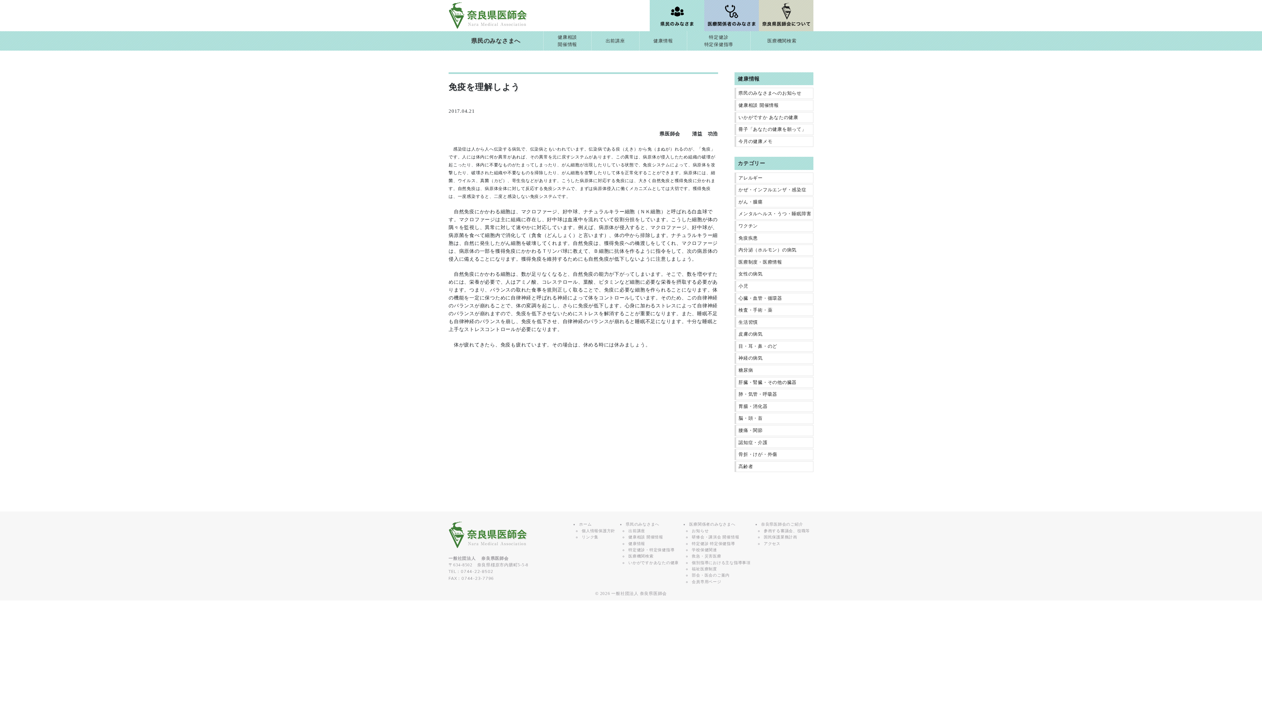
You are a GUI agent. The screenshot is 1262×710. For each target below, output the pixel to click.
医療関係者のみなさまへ (712, 524)
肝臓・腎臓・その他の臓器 (767, 382)
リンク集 (590, 537)
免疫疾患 (748, 238)
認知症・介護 (753, 442)
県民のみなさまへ (496, 40)
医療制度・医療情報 (760, 262)
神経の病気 (750, 358)
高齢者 (745, 466)
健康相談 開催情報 (758, 105)
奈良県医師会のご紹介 (782, 524)
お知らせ (700, 531)
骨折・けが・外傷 (757, 454)
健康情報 (663, 40)
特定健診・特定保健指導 (651, 550)
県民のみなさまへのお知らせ (770, 93)
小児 (743, 286)
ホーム (585, 524)
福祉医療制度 (704, 569)
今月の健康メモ (755, 141)
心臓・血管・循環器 (760, 298)
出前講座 (615, 40)
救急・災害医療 (706, 556)
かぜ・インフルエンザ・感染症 (772, 189)
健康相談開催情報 (567, 41)
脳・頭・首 (750, 418)
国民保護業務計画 (780, 537)
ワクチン (748, 226)
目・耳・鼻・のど (757, 346)
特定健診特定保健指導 (719, 41)
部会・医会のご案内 (711, 575)
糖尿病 (745, 370)
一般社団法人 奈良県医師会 (639, 593)
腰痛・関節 (750, 430)
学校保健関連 (704, 550)
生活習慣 (748, 322)
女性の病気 (750, 274)
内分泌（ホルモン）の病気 (767, 250)
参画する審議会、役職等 (787, 531)
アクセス (772, 543)
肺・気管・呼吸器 (757, 394)
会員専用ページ (706, 582)
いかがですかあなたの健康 (653, 562)
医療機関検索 (782, 40)
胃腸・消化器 (753, 406)
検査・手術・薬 (755, 310)
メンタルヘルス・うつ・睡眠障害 (774, 213)
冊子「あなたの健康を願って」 (772, 129)
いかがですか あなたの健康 (768, 117)
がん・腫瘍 (750, 202)
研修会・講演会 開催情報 (715, 537)
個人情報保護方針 (598, 531)
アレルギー (750, 178)
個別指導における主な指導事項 (721, 562)
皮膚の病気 (750, 334)
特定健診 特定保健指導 (713, 543)
